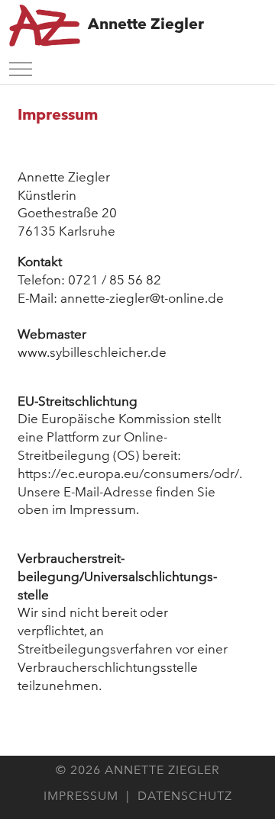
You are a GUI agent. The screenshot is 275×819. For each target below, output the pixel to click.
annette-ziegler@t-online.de (142, 298)
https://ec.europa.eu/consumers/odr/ (128, 473)
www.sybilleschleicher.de (92, 352)
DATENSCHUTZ (185, 795)
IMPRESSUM (81, 795)
